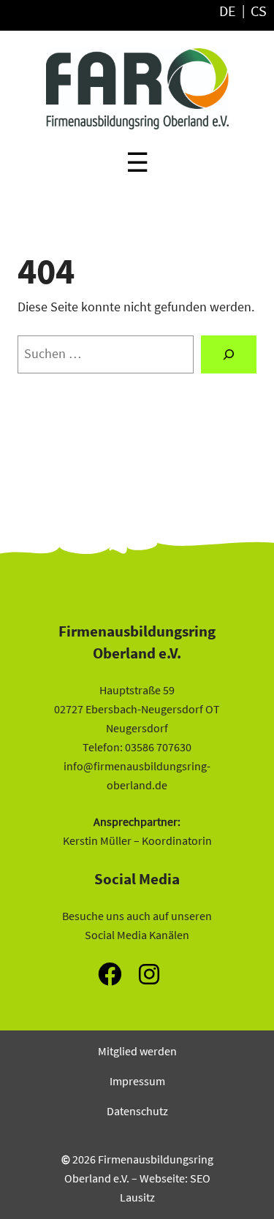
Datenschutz (137, 1111)
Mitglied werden (137, 1051)
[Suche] (228, 354)
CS (259, 11)
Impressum (137, 1081)
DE (227, 11)
